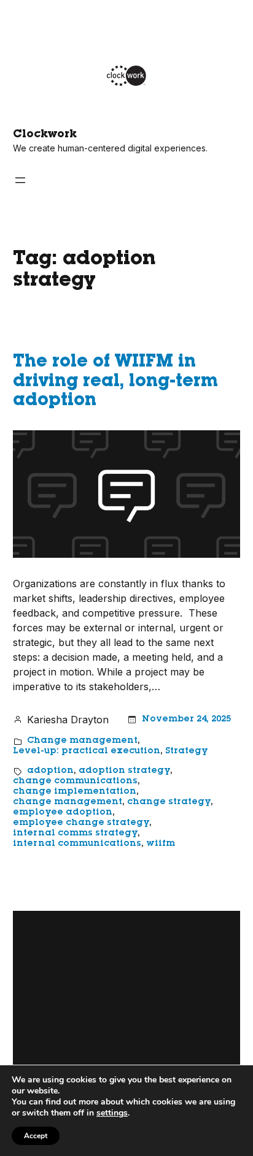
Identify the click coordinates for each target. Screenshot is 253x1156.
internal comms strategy (75, 833)
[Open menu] (20, 180)
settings (112, 1113)
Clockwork (45, 134)
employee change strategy (81, 823)
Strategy (186, 751)
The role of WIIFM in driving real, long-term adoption (115, 382)
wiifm (160, 844)
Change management (82, 741)
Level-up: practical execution (86, 751)
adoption (50, 771)
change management (67, 802)
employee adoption (62, 812)
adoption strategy (124, 771)
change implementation (74, 792)
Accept (35, 1136)
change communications (75, 781)
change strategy (169, 802)
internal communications (77, 844)
